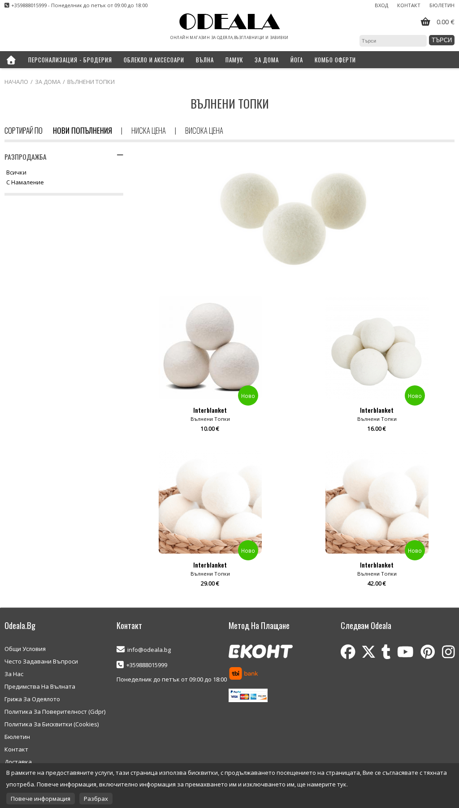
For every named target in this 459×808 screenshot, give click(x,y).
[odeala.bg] (230, 22)
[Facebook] (348, 652)
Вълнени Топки (91, 82)
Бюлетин (442, 5)
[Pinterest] (427, 652)
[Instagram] (448, 652)
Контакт (408, 5)
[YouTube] (405, 652)
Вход (381, 5)
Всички (16, 172)
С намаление (25, 182)
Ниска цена (148, 130)
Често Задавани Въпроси (41, 661)
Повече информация (40, 799)
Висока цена (204, 130)
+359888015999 (146, 665)
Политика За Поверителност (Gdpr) (54, 712)
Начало (16, 82)
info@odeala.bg (149, 650)
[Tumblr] (385, 652)
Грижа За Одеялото (32, 699)
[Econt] (261, 652)
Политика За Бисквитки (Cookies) (51, 724)
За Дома (48, 82)
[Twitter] (368, 652)
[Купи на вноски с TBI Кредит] (244, 674)
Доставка (18, 762)
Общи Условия (25, 649)
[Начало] (11, 59)
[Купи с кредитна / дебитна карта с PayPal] (248, 696)
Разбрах (96, 799)
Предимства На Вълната (39, 686)
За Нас (13, 674)
